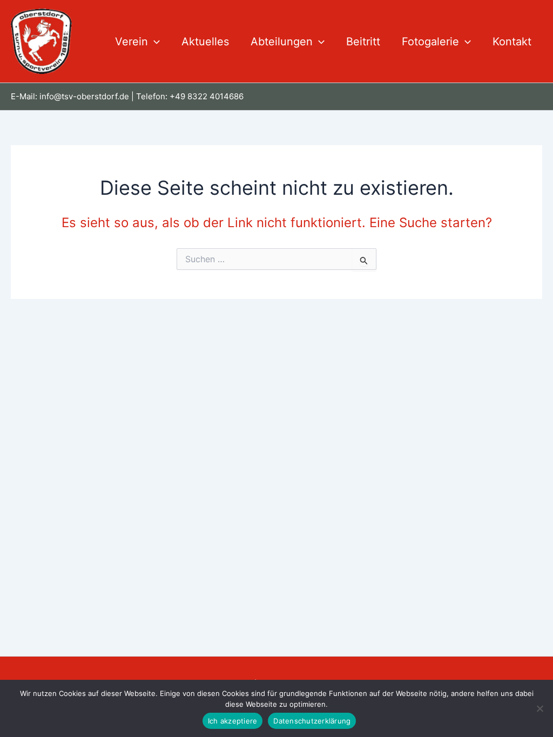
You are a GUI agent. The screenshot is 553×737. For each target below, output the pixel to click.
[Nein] (539, 708)
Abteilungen (282, 41)
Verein (131, 41)
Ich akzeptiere (233, 720)
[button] (154, 41)
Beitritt (363, 41)
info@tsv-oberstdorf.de (84, 96)
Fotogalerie (430, 41)
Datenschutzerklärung (311, 720)
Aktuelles (205, 41)
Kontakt (512, 41)
